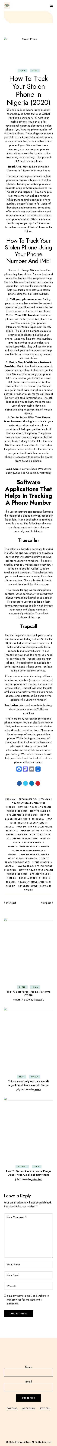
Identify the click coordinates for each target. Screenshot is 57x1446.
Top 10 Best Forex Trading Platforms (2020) (28, 993)
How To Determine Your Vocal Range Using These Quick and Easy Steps (28, 1173)
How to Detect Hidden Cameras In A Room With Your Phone (28, 168)
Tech (34, 71)
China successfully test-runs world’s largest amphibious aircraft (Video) (28, 1083)
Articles (22, 1166)
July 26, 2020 (23, 1089)
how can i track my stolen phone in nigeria (29, 803)
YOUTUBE (12, 1408)
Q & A (22, 71)
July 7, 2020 (21, 1179)
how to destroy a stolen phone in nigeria (28, 823)
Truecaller (10, 549)
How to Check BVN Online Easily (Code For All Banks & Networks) (29, 471)
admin (38, 1089)
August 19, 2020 (21, 999)
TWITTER (45, 1408)
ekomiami (10, 799)
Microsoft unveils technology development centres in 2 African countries (30, 709)
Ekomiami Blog (22, 1442)
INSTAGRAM (28, 1408)
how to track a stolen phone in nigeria (29, 842)
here (36, 730)
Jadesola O (39, 999)
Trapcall (9, 635)
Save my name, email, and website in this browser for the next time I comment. (28, 1299)
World (34, 1077)
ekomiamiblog (27, 799)
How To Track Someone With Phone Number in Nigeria (28, 862)
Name (28, 1367)
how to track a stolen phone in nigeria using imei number (28, 850)
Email (28, 1381)
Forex (22, 987)
